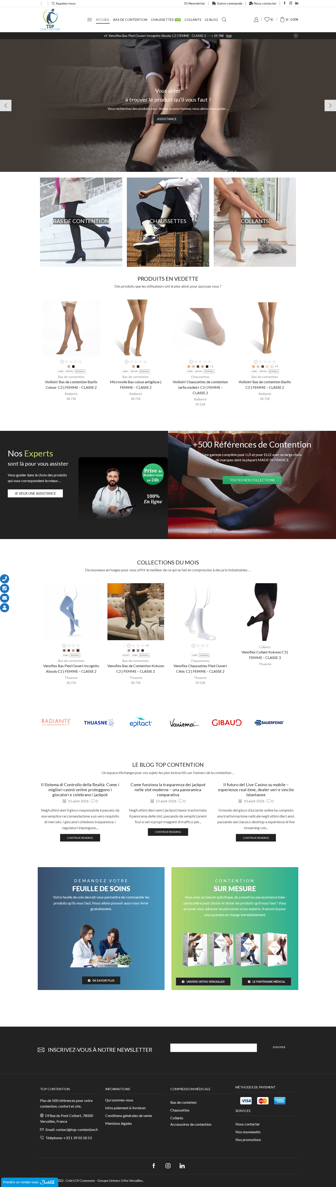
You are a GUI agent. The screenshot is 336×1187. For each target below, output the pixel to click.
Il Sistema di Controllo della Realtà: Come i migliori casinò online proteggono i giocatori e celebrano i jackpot (80, 789)
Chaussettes (165, 20)
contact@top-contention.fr (77, 1129)
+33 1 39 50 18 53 (77, 1138)
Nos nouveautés (248, 1132)
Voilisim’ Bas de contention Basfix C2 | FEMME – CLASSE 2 (265, 384)
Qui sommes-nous (119, 1100)
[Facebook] (284, 3)
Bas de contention (130, 20)
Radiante (71, 394)
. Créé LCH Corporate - (80, 1180)
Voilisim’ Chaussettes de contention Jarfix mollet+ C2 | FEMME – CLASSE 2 (200, 387)
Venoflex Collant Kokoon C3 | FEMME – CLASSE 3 (265, 655)
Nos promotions (248, 1139)
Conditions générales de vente (128, 1115)
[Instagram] (290, 3)
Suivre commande (229, 3)
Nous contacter (265, 3)
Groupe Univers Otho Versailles (120, 1180)
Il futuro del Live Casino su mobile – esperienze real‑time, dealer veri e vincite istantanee (256, 789)
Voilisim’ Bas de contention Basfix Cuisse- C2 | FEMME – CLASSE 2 (71, 384)
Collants (192, 20)
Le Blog (211, 20)
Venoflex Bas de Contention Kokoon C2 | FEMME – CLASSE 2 (135, 668)
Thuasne (71, 678)
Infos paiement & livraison (125, 1108)
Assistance (167, 119)
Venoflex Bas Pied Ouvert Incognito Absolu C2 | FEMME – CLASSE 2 (71, 668)
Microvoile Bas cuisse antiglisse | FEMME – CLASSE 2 (135, 384)
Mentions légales (118, 1123)
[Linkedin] (296, 3)
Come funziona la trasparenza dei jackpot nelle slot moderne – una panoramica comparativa (168, 789)
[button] (166, 167)
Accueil (103, 20)
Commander (219, 36)
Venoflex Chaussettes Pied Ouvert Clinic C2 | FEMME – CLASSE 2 (200, 668)
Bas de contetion (183, 1102)
